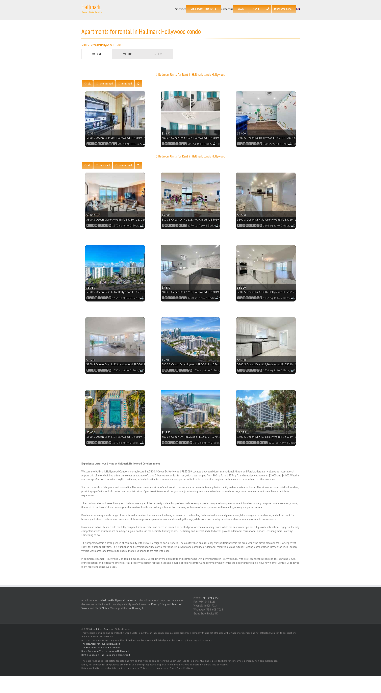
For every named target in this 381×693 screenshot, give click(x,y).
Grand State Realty (100, 629)
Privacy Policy (158, 604)
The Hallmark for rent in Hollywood (100, 647)
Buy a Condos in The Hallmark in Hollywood (105, 651)
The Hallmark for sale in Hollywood (100, 643)
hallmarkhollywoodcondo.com (119, 600)
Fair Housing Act (136, 608)
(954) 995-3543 (210, 597)
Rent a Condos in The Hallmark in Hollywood (105, 654)
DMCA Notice (102, 608)
